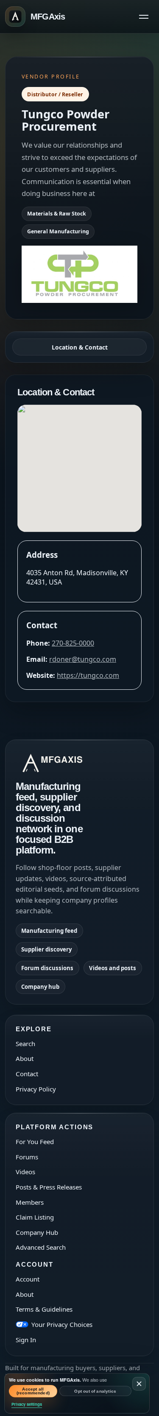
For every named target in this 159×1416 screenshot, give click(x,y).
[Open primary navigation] (144, 16)
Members (30, 1202)
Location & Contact (80, 347)
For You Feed (35, 1141)
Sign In (26, 1339)
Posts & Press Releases (49, 1187)
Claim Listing (35, 1217)
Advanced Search (41, 1247)
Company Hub (37, 1232)
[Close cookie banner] (139, 1384)
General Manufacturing (58, 231)
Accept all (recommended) (33, 1391)
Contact (27, 1073)
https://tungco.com (88, 675)
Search (25, 1043)
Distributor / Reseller (55, 94)
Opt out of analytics (95, 1391)
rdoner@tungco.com (82, 659)
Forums (27, 1157)
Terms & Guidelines (44, 1309)
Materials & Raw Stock (56, 213)
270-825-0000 (73, 643)
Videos (25, 1171)
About (24, 1058)
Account (27, 1279)
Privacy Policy (36, 1089)
